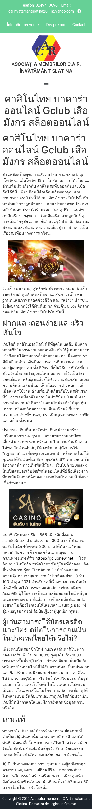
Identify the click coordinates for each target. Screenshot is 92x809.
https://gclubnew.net (54, 558)
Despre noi (55, 24)
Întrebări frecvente (23, 24)
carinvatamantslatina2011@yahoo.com (41, 11)
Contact (78, 24)
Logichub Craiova (63, 804)
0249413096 (47, 5)
